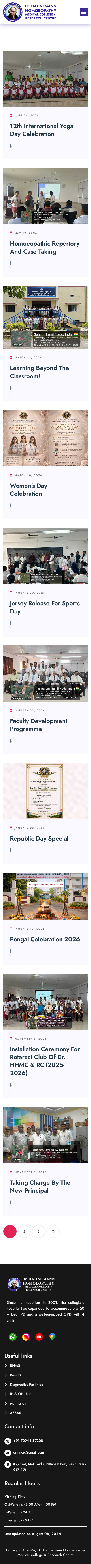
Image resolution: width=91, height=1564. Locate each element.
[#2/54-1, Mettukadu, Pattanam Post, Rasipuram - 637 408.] (7, 1464)
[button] (84, 12)
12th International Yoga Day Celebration (42, 129)
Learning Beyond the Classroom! (39, 371)
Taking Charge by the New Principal (40, 1186)
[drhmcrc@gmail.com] (7, 1453)
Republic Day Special (39, 838)
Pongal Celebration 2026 (45, 939)
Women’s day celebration (28, 489)
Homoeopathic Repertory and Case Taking (44, 247)
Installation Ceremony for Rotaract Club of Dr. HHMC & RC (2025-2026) (45, 1061)
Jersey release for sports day (45, 607)
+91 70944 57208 (28, 1440)
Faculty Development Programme (38, 724)
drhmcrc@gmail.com (28, 1452)
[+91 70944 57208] (7, 1441)
